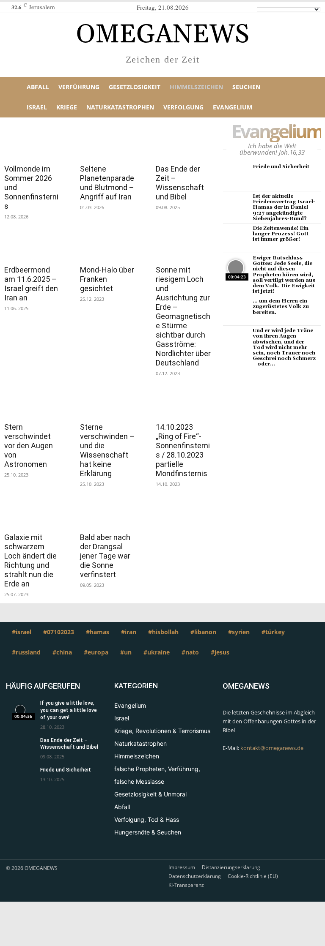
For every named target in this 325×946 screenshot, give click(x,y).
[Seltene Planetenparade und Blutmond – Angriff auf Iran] (108, 144)
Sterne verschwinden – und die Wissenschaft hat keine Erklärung (107, 450)
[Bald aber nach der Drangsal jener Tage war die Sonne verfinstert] (108, 513)
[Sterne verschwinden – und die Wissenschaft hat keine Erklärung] (108, 402)
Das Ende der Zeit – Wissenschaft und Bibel (180, 182)
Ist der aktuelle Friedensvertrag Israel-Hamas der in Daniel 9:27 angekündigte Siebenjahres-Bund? (284, 207)
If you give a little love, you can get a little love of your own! (68, 710)
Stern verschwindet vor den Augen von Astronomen (28, 446)
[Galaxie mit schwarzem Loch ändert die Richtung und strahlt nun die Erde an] (32, 513)
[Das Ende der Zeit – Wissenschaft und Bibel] (183, 144)
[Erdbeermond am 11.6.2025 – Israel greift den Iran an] (32, 245)
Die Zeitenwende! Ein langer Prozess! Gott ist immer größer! (280, 234)
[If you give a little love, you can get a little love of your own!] (20, 710)
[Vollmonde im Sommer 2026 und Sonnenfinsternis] (32, 144)
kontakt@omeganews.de (271, 748)
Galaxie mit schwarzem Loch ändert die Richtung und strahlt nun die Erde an (30, 560)
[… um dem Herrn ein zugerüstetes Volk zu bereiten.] (235, 311)
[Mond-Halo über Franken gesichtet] (108, 245)
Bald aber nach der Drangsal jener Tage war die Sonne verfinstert (105, 556)
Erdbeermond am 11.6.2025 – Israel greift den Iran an (31, 283)
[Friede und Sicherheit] (235, 176)
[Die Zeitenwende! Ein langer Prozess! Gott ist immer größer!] (235, 238)
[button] (308, 97)
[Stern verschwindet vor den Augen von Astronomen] (32, 402)
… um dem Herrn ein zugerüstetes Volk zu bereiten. (281, 306)
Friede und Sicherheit (281, 167)
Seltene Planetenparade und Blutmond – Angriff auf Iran (107, 182)
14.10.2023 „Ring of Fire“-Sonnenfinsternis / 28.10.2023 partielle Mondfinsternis (183, 450)
